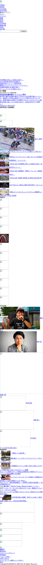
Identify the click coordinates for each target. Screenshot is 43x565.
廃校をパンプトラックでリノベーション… (14, 85)
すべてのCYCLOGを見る (8, 448)
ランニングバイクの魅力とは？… (11, 89)
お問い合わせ (4, 558)
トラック (3, 16)
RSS (1, 562)
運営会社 (3, 551)
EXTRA (2, 29)
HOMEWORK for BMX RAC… (10, 87)
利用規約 (3, 555)
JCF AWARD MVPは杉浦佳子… (10, 82)
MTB (1, 20)
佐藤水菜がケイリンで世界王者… (11, 83)
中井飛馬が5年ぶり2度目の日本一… (12, 80)
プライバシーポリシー (7, 553)
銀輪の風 (3, 25)
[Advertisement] (21, 56)
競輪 (1, 18)
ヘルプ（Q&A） (5, 557)
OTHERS (3, 23)
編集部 (2, 549)
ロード (2, 14)
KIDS (2, 27)
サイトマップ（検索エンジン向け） (12, 560)
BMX (1, 21)
